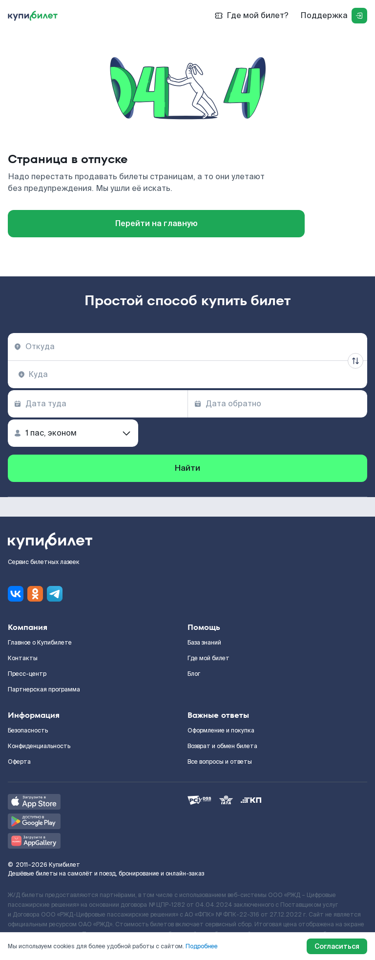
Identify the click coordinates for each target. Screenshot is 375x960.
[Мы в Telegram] (54, 594)
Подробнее (202, 946)
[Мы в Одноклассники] (35, 594)
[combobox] (187, 346)
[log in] (359, 15)
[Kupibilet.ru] (33, 15)
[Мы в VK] (15, 594)
